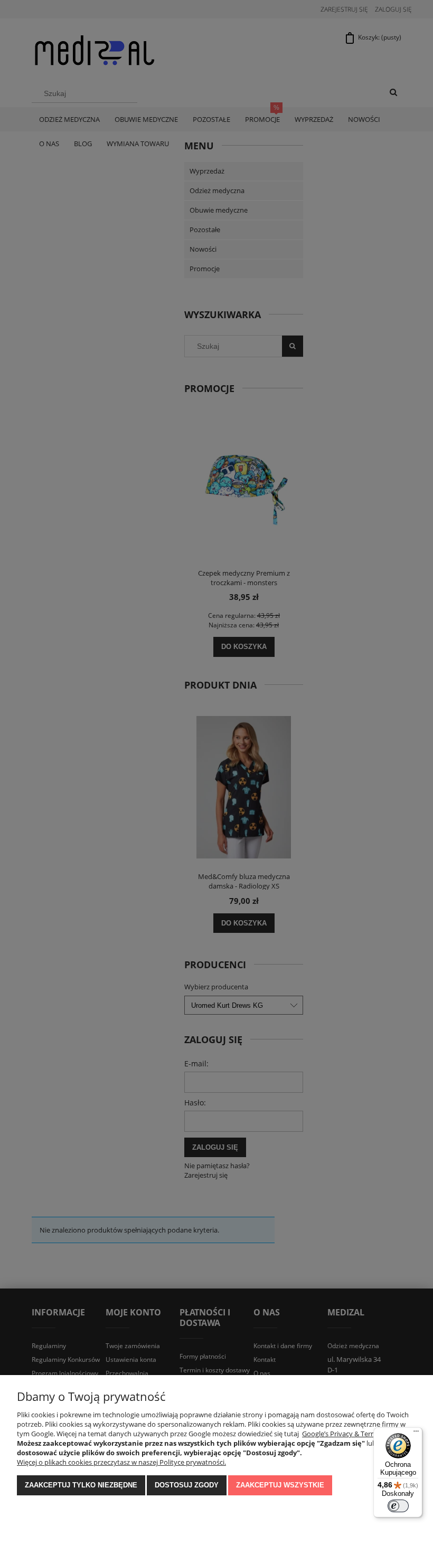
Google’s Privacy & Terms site (347, 1433)
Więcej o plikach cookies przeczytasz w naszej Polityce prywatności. (121, 1462)
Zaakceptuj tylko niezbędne (81, 1485)
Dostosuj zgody (187, 1485)
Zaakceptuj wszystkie (280, 1485)
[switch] (398, 1506)
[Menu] (416, 1433)
